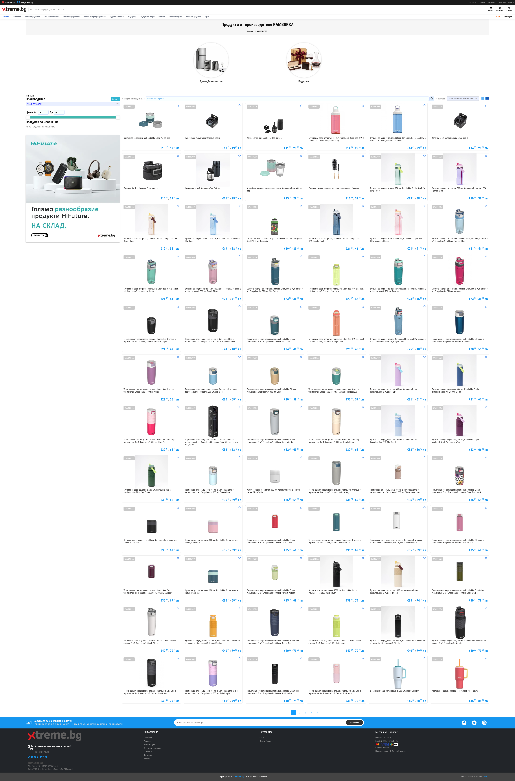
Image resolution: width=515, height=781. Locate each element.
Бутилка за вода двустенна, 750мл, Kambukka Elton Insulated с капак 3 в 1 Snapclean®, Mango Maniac (212, 641)
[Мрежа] (482, 99)
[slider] (28, 117)
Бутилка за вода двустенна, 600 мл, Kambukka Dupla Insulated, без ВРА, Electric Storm (455, 390)
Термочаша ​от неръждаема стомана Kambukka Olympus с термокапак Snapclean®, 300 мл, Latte (273, 390)
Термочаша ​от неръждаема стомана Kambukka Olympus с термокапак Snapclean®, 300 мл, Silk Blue (211, 390)
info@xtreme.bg (27, 2)
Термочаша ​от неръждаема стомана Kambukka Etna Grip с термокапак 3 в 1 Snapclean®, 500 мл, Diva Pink (150, 440)
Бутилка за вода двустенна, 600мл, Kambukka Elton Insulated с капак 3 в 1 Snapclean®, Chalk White (151, 641)
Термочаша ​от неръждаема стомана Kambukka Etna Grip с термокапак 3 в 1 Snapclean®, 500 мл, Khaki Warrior (458, 591)
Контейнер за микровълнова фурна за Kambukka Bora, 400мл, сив (274, 189)
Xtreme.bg (239, 776)
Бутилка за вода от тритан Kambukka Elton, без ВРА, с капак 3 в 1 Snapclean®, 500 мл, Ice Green (151, 290)
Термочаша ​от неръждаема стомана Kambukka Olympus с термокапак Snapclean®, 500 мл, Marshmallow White (396, 541)
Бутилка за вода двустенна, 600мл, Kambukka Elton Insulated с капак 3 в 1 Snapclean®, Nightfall (397, 641)
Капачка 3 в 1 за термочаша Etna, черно (450, 138)
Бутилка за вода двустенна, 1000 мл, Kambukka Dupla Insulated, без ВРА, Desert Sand (394, 591)
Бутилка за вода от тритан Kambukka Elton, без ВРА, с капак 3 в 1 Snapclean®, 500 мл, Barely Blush (213, 290)
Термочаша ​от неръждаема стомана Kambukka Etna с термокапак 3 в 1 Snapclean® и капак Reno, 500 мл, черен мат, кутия (211, 442)
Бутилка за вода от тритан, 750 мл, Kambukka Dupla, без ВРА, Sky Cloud (212, 239)
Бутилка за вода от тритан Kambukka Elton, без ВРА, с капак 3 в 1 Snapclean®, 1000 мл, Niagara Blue (398, 340)
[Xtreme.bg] (14, 9)
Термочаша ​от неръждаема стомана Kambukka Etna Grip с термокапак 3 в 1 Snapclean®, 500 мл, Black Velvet (273, 692)
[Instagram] (484, 722)
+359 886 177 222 (37, 757)
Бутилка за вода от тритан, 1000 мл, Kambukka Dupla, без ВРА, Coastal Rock (334, 239)
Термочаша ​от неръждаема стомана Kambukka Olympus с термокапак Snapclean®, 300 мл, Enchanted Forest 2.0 (334, 390)
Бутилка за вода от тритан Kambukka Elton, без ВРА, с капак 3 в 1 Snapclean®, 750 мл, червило (460, 290)
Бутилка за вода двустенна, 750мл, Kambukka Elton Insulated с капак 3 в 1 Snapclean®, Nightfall (459, 641)
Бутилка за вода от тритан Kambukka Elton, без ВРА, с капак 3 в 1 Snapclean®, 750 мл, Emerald (398, 290)
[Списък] (487, 99)
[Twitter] (474, 722)
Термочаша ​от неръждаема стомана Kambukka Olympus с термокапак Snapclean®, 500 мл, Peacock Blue (334, 541)
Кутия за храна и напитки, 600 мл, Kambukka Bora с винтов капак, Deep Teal (211, 591)
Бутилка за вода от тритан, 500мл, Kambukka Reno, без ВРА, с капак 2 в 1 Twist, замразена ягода (336, 139)
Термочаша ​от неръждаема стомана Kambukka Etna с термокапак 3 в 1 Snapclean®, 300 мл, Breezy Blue (209, 491)
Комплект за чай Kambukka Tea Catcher (264, 138)
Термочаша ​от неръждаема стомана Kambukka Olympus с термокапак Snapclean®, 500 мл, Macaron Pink (458, 541)
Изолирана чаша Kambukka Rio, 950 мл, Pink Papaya (455, 691)
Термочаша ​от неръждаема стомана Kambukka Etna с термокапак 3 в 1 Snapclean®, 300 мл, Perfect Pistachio (272, 591)
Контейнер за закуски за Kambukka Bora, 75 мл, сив (147, 138)
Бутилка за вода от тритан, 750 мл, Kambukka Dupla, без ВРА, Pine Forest (397, 189)
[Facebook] (464, 722)
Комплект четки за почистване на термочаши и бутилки (333, 188)
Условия (482, 2)
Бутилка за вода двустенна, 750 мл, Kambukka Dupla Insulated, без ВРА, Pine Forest (147, 491)
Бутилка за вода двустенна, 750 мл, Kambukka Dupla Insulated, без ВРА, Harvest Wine (455, 440)
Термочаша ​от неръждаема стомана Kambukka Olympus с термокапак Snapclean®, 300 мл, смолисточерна (150, 340)
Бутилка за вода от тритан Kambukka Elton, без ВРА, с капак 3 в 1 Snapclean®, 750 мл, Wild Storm (275, 290)
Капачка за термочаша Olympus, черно (202, 138)
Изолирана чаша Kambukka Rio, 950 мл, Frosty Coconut (394, 691)
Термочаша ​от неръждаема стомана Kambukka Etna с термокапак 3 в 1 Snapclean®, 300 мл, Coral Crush (271, 541)
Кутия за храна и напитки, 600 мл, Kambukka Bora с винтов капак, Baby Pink (211, 541)
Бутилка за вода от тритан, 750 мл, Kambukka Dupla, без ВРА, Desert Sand (151, 239)
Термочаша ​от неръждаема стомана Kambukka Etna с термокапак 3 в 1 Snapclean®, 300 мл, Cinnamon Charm (395, 491)
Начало (6, 17)
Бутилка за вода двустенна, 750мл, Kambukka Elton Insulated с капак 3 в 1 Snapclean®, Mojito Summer (335, 641)
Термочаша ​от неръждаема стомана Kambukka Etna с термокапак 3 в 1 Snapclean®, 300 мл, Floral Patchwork (456, 491)
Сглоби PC (148, 751)
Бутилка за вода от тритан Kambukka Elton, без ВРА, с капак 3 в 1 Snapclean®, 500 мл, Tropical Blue (460, 239)
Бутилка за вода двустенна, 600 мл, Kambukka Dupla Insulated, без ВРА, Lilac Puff (393, 390)
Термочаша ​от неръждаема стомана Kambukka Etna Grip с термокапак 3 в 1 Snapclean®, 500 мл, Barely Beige (334, 440)
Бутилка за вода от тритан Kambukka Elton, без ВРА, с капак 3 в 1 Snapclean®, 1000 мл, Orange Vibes (336, 340)
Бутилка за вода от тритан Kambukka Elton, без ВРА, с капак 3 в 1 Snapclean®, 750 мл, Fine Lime (336, 290)
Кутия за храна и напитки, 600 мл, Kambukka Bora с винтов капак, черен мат (150, 541)
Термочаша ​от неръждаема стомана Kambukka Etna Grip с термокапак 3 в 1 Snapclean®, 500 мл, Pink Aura (334, 692)
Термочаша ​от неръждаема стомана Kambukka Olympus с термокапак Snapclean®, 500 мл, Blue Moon (458, 340)
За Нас (147, 758)
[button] (73, 104)
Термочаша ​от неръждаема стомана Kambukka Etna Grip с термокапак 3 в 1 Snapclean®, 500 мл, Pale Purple (211, 692)
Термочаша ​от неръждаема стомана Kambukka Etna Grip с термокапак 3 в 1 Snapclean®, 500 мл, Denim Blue (273, 641)
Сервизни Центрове (152, 748)
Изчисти (115, 99)
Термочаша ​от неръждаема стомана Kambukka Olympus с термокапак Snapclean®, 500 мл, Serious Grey (334, 491)
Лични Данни (265, 741)
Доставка (472, 2)
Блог (498, 17)
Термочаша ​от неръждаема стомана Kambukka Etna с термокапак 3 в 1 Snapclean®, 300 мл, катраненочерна (210, 340)
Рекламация (492, 2)
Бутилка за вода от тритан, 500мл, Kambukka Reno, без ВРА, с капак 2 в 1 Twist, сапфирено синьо (398, 139)
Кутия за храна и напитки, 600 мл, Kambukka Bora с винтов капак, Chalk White (273, 491)
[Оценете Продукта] (178, 105)
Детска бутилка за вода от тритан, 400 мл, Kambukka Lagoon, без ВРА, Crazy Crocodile (274, 239)
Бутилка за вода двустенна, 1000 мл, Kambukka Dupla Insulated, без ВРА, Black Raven (332, 591)
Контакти (502, 2)
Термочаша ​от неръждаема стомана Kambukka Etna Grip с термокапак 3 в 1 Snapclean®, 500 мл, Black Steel (150, 692)
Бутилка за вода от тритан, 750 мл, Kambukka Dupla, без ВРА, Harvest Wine (459, 189)
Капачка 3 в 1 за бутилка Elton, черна (141, 188)
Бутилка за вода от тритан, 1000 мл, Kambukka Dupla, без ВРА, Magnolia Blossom (396, 239)
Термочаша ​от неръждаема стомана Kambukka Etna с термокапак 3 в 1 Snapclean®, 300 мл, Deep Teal (271, 340)
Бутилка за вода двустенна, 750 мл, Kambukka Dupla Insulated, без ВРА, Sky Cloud (393, 440)
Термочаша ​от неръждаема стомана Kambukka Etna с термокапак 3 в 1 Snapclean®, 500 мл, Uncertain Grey (271, 440)
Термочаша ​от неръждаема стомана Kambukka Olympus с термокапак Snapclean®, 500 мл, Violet (150, 390)
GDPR (262, 737)
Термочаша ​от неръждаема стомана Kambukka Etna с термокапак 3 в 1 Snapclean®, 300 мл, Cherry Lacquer (148, 591)
